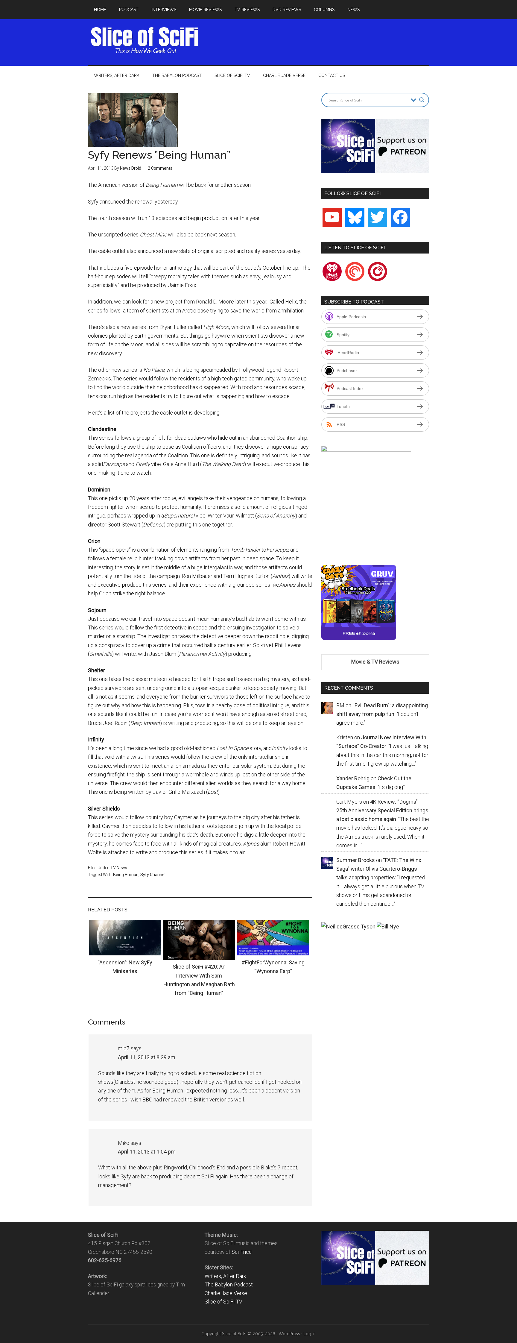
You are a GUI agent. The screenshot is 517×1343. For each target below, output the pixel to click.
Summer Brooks (355, 860)
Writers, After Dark (225, 1276)
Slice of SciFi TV (223, 1302)
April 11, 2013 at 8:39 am (146, 1057)
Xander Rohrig (352, 778)
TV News (118, 867)
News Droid (130, 168)
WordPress (289, 1333)
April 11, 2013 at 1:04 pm (147, 1151)
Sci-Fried (242, 1252)
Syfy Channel (152, 874)
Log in (309, 1333)
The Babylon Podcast (229, 1285)
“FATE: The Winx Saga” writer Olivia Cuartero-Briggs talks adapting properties (378, 869)
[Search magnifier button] (422, 100)
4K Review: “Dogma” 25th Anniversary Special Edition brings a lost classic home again (382, 811)
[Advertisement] (320, 40)
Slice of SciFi (145, 40)
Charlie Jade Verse (226, 1293)
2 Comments (160, 168)
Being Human (126, 874)
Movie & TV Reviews (375, 661)
